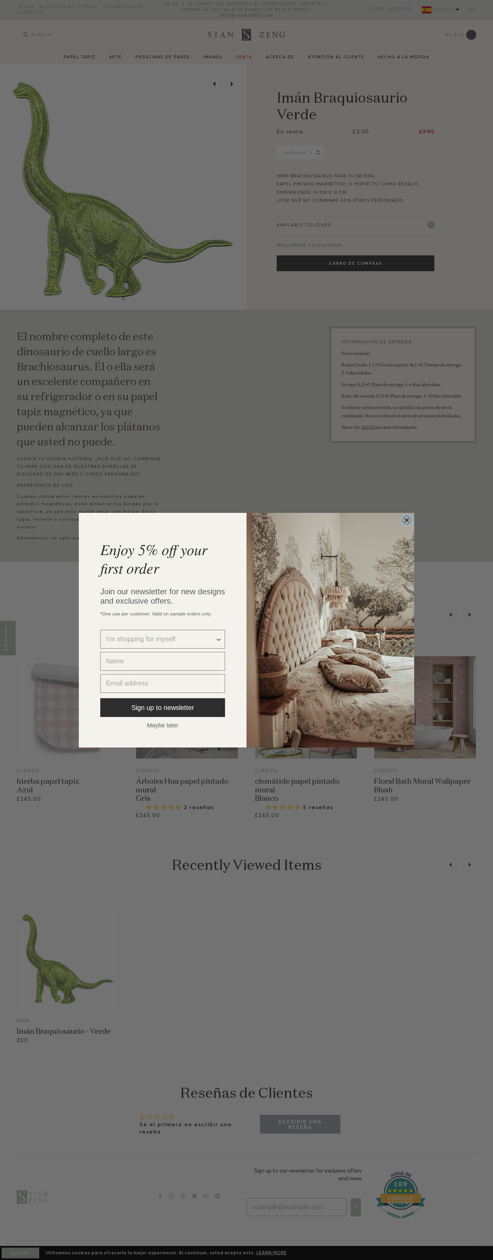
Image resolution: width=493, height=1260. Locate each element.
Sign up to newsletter (162, 707)
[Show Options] (218, 639)
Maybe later (162, 725)
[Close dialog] (407, 520)
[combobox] (160, 639)
